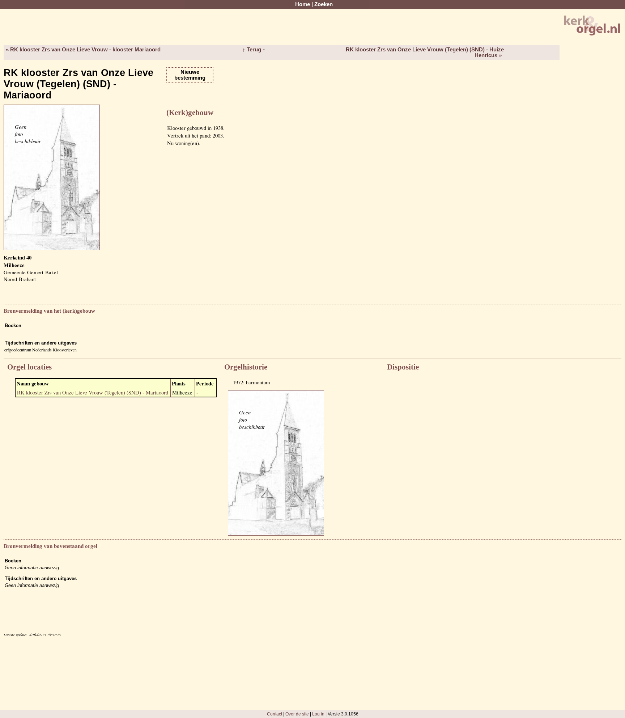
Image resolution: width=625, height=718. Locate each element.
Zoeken (323, 4)
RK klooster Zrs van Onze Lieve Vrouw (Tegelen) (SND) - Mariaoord (92, 392)
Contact (274, 713)
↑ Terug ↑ (253, 49)
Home (302, 4)
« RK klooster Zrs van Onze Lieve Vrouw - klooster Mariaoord (83, 49)
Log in (318, 713)
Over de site (297, 713)
